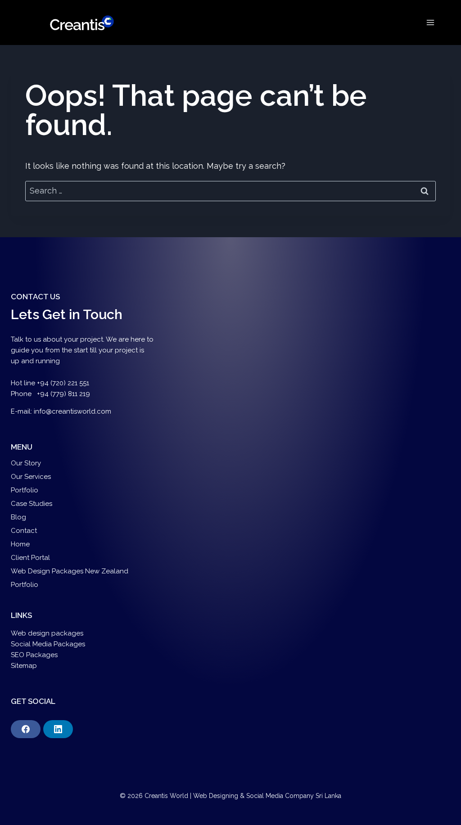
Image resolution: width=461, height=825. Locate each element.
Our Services (31, 477)
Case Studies (31, 504)
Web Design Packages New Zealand (69, 571)
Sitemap (24, 666)
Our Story (26, 463)
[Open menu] (430, 22)
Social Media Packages (48, 644)
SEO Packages (35, 655)
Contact (24, 531)
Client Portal (30, 558)
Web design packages (47, 633)
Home (20, 544)
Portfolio (24, 490)
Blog (18, 517)
